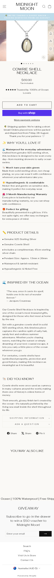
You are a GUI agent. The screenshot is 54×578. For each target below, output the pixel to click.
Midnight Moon (27, 6)
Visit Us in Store (27, 555)
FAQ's (27, 551)
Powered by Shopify (27, 576)
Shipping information (27, 418)
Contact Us (27, 560)
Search (27, 546)
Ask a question (27, 424)
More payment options (27, 119)
